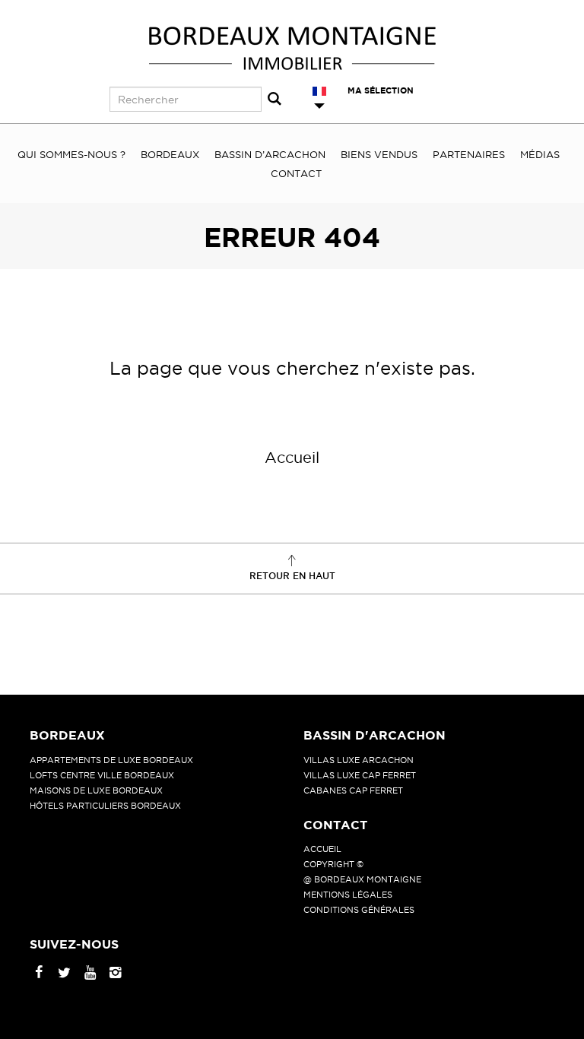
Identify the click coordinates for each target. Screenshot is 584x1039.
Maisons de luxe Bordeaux (96, 790)
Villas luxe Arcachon (358, 760)
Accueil (292, 457)
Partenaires (469, 154)
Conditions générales (358, 909)
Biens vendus (379, 154)
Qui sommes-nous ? (71, 154)
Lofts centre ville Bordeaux (102, 775)
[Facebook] (39, 973)
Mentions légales (347, 894)
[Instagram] (115, 973)
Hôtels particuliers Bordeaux (105, 805)
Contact (296, 173)
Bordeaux (170, 154)
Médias (540, 154)
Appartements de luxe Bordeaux (111, 760)
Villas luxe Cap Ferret (359, 775)
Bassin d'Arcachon (374, 735)
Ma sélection (381, 90)
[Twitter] (64, 973)
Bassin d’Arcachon (269, 154)
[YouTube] (90, 973)
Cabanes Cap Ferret (353, 790)
